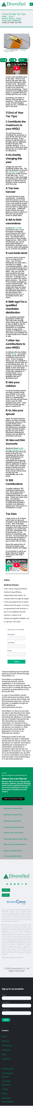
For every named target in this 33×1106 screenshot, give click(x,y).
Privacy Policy (19, 957)
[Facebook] (11, 884)
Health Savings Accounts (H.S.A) (15, 449)
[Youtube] (14, 884)
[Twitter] (7, 884)
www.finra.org (5, 957)
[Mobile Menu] (31, 4)
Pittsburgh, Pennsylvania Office (14, 827)
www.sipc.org (12, 957)
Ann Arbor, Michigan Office (13, 856)
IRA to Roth (17, 228)
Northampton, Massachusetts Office (16, 839)
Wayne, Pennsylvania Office (13, 851)
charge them (13, 172)
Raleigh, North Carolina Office (13, 833)
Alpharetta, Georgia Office (12, 821)
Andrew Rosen (14, 50)
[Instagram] (22, 884)
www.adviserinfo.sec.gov (14, 941)
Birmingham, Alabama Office (13, 808)
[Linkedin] (18, 884)
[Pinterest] (26, 884)
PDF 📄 (12, 60)
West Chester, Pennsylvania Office (15, 844)
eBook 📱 (22, 60)
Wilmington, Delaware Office (13, 815)
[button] (16, 808)
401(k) (13, 354)
